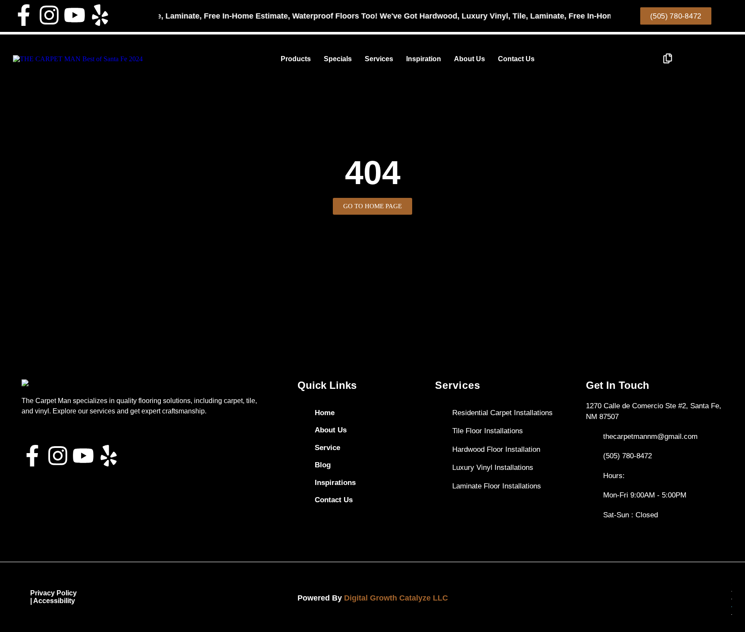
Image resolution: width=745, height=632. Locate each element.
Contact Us (516, 59)
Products (296, 59)
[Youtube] (74, 15)
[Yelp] (100, 15)
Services (379, 59)
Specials (338, 59)
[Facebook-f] (23, 15)
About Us (469, 59)
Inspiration (423, 59)
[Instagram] (49, 15)
